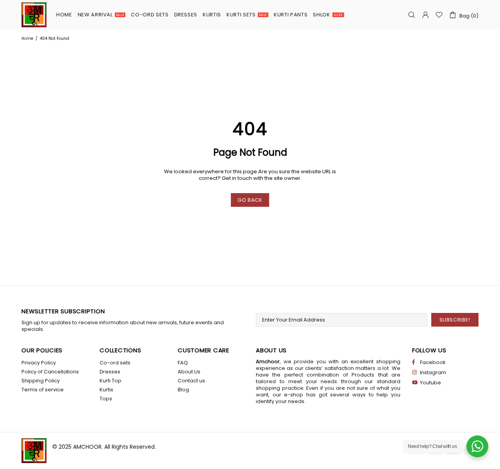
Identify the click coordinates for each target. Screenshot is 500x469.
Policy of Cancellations (50, 371)
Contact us (191, 380)
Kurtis (106, 389)
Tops (106, 398)
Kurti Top (110, 380)
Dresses (110, 371)
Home (27, 38)
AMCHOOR (87, 447)
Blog (183, 389)
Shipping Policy (40, 380)
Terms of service (42, 389)
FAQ (183, 362)
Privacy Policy (38, 362)
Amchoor (33, 14)
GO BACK (250, 200)
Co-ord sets (115, 362)
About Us (189, 371)
